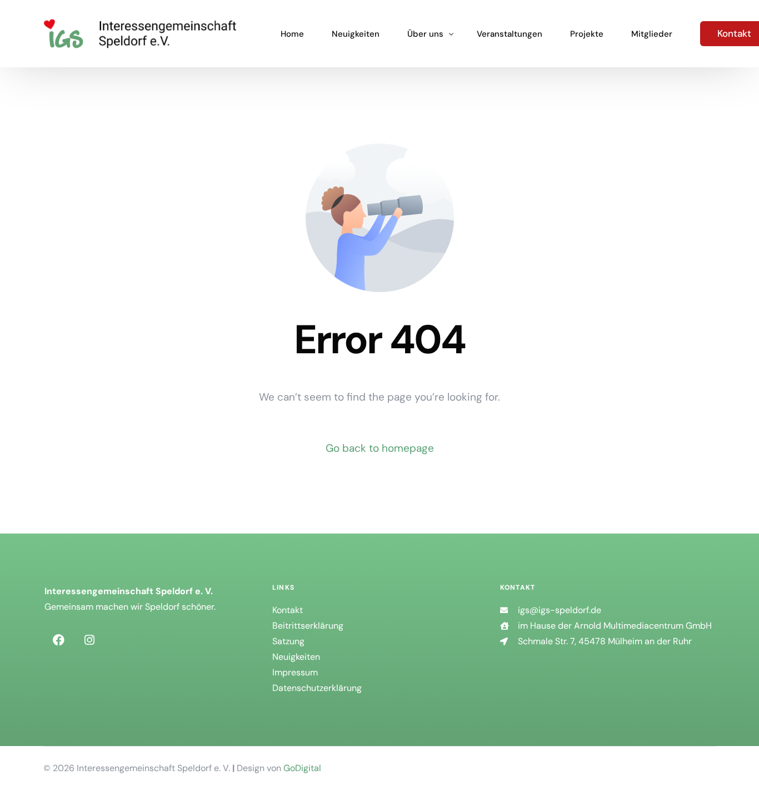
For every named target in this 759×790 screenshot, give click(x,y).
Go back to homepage (380, 448)
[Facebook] (58, 640)
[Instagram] (89, 640)
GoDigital (302, 768)
